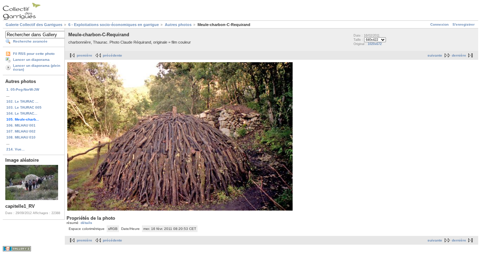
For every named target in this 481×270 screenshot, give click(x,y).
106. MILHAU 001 (21, 125)
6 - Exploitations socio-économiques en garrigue (113, 24)
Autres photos (178, 24)
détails (86, 223)
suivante (434, 55)
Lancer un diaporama (31, 60)
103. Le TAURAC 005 (24, 107)
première (84, 55)
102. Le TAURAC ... (22, 101)
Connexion (439, 24)
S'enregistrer (463, 24)
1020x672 (375, 44)
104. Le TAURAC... (21, 113)
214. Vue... (15, 149)
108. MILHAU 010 (21, 137)
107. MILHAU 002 (21, 131)
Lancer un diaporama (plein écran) (36, 67)
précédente (112, 55)
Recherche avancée (30, 41)
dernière (459, 55)
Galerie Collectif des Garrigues (34, 24)
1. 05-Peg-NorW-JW (22, 89)
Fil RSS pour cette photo (34, 54)
